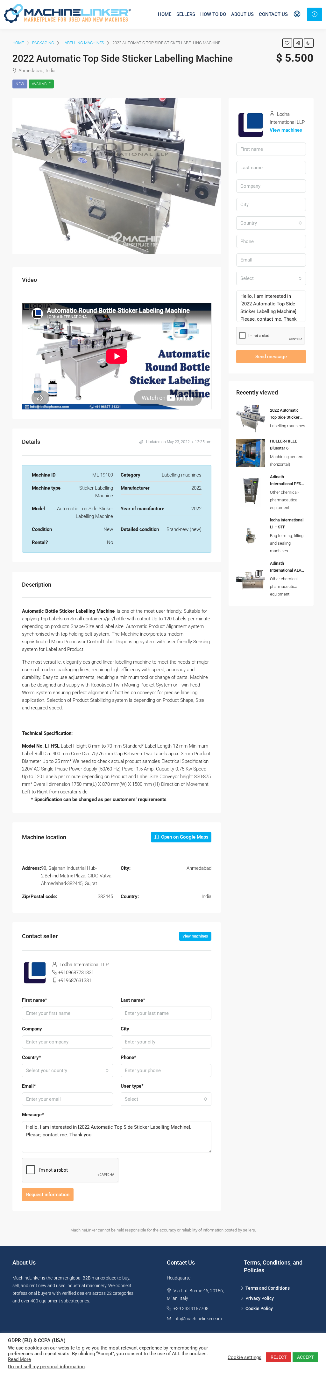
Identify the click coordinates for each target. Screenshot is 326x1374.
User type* (132, 1086)
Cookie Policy (259, 1308)
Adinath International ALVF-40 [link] (287, 570)
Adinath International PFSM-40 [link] (288, 483)
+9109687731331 (76, 972)
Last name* (133, 1000)
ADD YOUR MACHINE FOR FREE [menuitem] (314, 14)
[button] (287, 43)
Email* (29, 1086)
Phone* (128, 1057)
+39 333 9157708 (191, 1308)
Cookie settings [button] (244, 1357)
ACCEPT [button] (305, 1357)
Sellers (185, 14)
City (125, 1029)
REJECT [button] (279, 1357)
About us (242, 14)
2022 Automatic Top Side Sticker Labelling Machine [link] (286, 417)
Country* (31, 1057)
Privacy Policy (259, 1298)
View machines (195, 936)
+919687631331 (74, 980)
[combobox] (67, 1070)
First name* (34, 1000)
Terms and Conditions (267, 1288)
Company (32, 1029)
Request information (47, 1194)
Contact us (273, 14)
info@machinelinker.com (198, 1318)
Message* (33, 1115)
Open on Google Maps (184, 837)
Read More (19, 1359)
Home (164, 14)
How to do (213, 14)
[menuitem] (297, 14)
